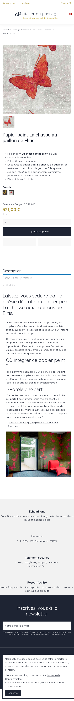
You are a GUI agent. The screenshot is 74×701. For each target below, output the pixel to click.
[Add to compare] (54, 242)
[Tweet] (8, 255)
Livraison (10, 285)
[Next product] (70, 31)
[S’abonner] (68, 626)
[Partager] (4, 255)
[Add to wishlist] (19, 242)
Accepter (13, 692)
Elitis (7, 313)
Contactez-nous (10, 3)
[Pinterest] (12, 255)
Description (12, 271)
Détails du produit (17, 278)
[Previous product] (67, 31)
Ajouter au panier (39, 231)
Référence (8, 204)
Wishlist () (66, 3)
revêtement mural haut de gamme (29, 338)
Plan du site (25, 3)
